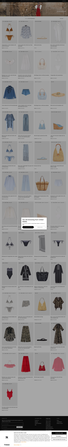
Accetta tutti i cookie (59, 433)
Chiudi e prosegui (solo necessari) (59, 439)
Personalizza (58, 436)
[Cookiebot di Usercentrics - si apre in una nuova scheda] (7, 445)
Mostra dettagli (17, 444)
